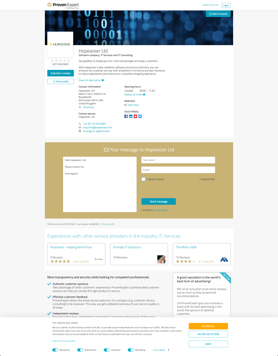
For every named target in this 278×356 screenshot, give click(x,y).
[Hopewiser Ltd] (60, 44)
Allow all (208, 326)
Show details (159, 350)
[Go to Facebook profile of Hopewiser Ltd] (126, 118)
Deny (208, 344)
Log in (226, 5)
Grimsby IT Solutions (127, 247)
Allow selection (208, 334)
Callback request (155, 179)
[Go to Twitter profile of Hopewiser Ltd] (140, 118)
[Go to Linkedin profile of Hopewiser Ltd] (131, 118)
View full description (90, 80)
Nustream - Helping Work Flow (71, 247)
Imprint (56, 341)
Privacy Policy (68, 341)
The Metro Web (186, 247)
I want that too (210, 5)
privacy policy (161, 210)
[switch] (80, 350)
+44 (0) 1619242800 (94, 123)
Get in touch (219, 14)
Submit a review (61, 73)
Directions (88, 107)
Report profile (108, 224)
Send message (158, 201)
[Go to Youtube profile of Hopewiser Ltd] (136, 118)
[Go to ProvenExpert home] (63, 6)
